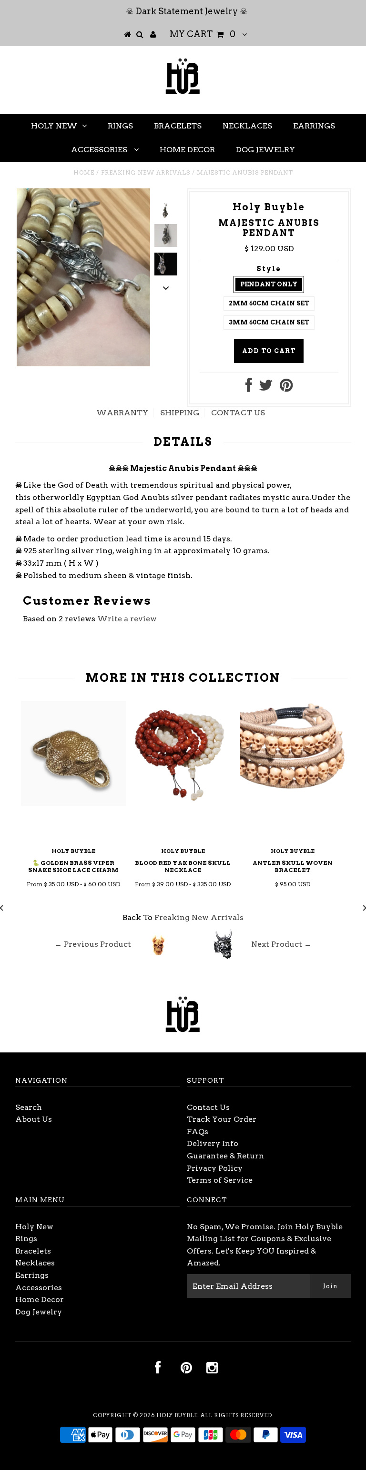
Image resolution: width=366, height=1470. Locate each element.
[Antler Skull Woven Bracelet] (292, 802)
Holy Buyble (177, 1415)
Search (28, 1107)
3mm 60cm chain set (269, 322)
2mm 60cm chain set (269, 303)
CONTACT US (238, 412)
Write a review (127, 618)
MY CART (202, 34)
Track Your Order (221, 1119)
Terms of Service (220, 1180)
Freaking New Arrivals (145, 172)
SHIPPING (179, 412)
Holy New (54, 125)
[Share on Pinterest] (286, 387)
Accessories (100, 149)
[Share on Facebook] (248, 387)
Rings (120, 125)
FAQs (197, 1131)
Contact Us (208, 1107)
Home (83, 172)
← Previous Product (92, 943)
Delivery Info (212, 1143)
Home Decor (187, 149)
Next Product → (281, 943)
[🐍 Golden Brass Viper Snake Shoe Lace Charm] (73, 803)
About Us (33, 1119)
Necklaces (247, 125)
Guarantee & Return (225, 1155)
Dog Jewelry (265, 149)
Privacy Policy (215, 1168)
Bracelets (178, 125)
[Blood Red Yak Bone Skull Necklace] (183, 802)
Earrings (314, 125)
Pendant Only (268, 284)
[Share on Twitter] (266, 387)
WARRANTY (122, 412)
